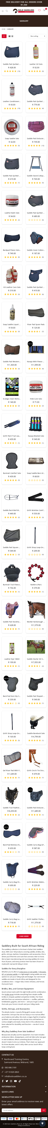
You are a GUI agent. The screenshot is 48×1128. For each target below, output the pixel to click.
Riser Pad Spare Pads (36, 324)
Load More (24, 936)
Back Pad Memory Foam (12, 845)
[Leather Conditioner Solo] (12, 89)
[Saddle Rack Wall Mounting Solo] (12, 498)
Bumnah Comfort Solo (12, 473)
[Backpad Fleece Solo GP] (12, 238)
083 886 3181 (11, 1067)
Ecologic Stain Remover (12, 399)
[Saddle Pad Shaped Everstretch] (36, 684)
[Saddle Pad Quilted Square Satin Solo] (12, 164)
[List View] (12, 36)
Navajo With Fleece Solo (36, 361)
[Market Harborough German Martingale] (36, 610)
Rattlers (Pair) (36, 584)
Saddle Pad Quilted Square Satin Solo (18, 176)
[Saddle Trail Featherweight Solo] (12, 796)
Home (3, 29)
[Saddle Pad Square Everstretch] (12, 535)
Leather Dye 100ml (11, 659)
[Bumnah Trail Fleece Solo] (12, 573)
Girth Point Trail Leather (13, 436)
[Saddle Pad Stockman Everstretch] (12, 610)
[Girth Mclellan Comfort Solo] (36, 498)
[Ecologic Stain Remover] (12, 387)
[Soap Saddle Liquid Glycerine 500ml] (12, 312)
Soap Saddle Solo (12, 138)
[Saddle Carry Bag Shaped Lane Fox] (12, 870)
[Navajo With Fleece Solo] (36, 350)
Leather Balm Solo (12, 213)
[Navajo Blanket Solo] (36, 424)
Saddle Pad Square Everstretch (15, 547)
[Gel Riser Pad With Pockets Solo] (12, 758)
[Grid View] (9, 36)
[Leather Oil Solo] (36, 52)
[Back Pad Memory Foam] (12, 833)
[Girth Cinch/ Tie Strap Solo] (36, 758)
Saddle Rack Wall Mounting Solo (16, 510)
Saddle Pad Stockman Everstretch (16, 622)
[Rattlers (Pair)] (36, 573)
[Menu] (3, 11)
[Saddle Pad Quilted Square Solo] (12, 52)
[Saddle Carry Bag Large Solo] (12, 907)
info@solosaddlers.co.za (16, 1076)
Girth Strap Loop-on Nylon (14, 733)
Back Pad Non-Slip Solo (12, 696)
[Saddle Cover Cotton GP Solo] (36, 238)
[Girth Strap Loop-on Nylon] (12, 721)
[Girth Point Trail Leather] (12, 424)
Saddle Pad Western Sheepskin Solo (17, 361)
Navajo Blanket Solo (36, 436)
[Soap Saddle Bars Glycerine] (36, 461)
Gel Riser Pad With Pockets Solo (15, 770)
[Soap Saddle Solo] (12, 126)
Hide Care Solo (36, 399)
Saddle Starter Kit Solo (36, 659)
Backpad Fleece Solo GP (12, 250)
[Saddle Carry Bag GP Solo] (36, 833)
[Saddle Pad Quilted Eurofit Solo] (36, 89)
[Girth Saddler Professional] (36, 907)
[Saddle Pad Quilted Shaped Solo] (36, 275)
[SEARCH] (7, 11)
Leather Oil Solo (36, 64)
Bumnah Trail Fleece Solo (13, 584)
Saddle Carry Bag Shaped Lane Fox (17, 882)
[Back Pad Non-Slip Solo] (12, 684)
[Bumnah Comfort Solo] (12, 461)
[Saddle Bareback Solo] (36, 721)
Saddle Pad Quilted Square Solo (16, 64)
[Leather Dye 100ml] (12, 647)
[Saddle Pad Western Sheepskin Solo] (12, 350)
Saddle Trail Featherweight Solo (16, 808)
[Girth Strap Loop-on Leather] (36, 535)
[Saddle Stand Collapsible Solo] (36, 164)
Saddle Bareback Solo (36, 733)
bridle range (9, 994)
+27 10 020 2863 (12, 1072)
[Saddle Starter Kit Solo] (36, 647)
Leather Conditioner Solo (13, 101)
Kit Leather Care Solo (11, 287)
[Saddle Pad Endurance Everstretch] (36, 126)
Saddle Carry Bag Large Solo (14, 919)
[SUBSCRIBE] (43, 1110)
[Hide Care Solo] (36, 387)
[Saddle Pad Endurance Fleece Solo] (36, 796)
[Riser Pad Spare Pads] (36, 312)
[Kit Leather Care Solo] (12, 275)
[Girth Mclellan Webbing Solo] (36, 870)
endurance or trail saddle (28, 972)
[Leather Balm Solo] (12, 201)
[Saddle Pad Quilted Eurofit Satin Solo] (36, 201)
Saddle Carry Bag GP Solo (37, 845)
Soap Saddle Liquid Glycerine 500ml (17, 324)
